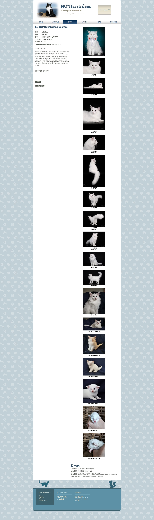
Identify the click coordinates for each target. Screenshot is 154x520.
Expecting (41, 497)
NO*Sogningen (61, 496)
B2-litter (44, 39)
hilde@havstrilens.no (82, 497)
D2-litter (49, 39)
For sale (41, 495)
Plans (40, 498)
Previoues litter (43, 500)
